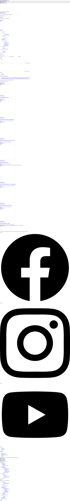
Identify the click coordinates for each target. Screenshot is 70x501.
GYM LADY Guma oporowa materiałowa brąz (7, 119)
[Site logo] (2, 29)
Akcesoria (6, 120)
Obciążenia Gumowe (6, 34)
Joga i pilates (9, 163)
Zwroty (2, 455)
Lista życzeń (2, 450)
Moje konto (2, 448)
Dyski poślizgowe (6, 45)
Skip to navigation (2, 0)
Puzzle (3, 47)
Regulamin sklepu (3, 454)
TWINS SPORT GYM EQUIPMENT (6, 457)
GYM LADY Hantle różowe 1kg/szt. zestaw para (19, 78)
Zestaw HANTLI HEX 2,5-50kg (5, 223)
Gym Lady (4, 51)
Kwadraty (4, 48)
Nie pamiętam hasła (2, 18)
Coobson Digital (16, 457)
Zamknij (1, 53)
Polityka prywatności (3, 453)
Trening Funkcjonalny (2, 120)
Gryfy (3, 484)
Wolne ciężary (1, 224)
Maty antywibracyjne (5, 465)
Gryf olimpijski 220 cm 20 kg (4, 97)
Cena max (10, 56)
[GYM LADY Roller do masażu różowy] (8, 202)
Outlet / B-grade (3, 463)
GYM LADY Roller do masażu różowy (6, 205)
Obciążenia (4, 33)
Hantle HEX (6, 224)
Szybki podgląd (2, 95)
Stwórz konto (4, 13)
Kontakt (2, 456)
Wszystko (2, 478)
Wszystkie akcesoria (5, 488)
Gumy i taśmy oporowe (7, 42)
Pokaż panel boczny (2, 82)
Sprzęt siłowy (12, 224)
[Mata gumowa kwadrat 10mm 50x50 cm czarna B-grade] (8, 77)
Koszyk (2, 449)
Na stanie (2, 74)
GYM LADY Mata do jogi (4, 162)
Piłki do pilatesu (13, 185)
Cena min (1, 56)
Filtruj (19, 56)
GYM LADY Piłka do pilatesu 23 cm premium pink (7, 184)
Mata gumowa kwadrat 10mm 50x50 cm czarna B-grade (21, 77)
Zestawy (4, 38)
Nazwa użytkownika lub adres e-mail (6, 14)
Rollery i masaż (10, 206)
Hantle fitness (6, 490)
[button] (2, 143)
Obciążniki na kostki (6, 44)
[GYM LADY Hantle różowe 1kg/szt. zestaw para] (7, 78)
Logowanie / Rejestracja (4, 498)
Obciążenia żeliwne (6, 35)
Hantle (3, 36)
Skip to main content (6, 0)
